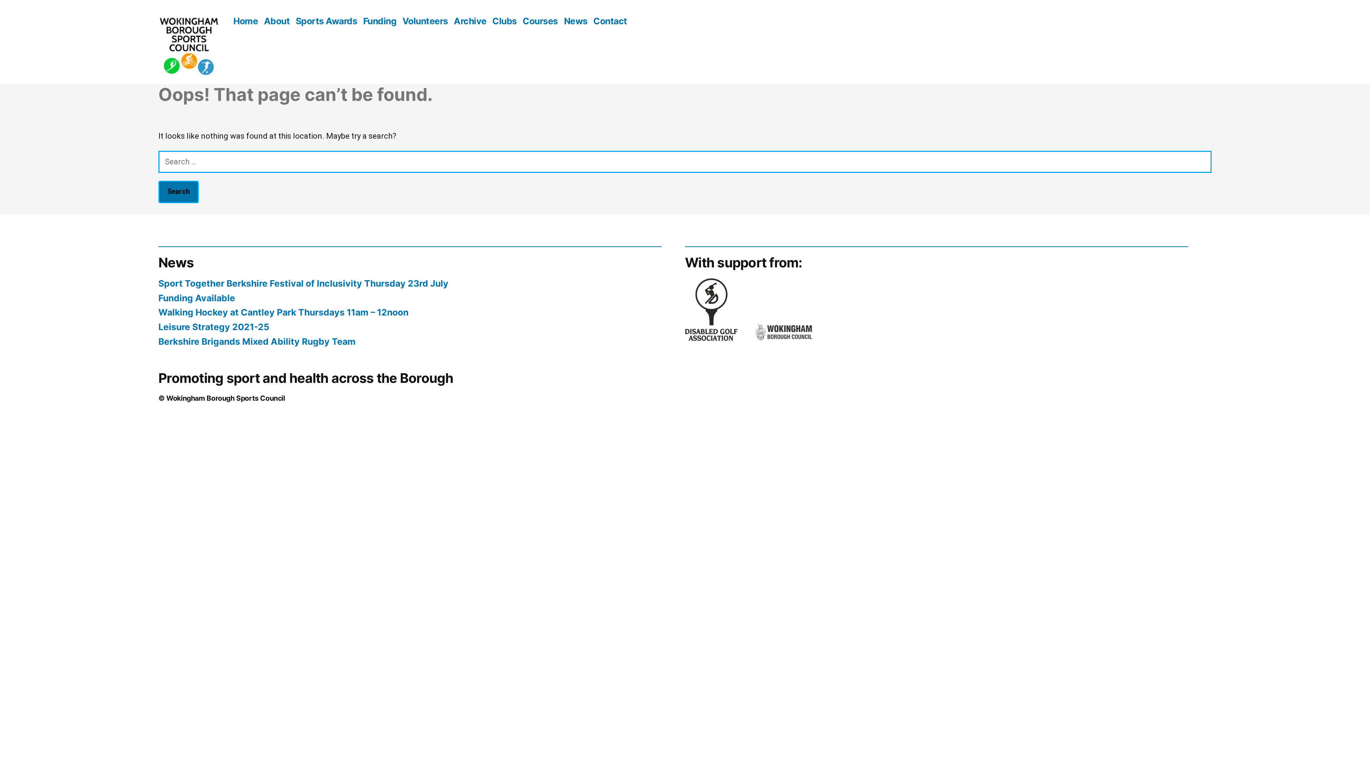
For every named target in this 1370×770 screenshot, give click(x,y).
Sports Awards (326, 21)
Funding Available (196, 298)
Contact (610, 21)
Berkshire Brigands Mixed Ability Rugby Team (257, 341)
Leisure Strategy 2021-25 (213, 327)
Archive (470, 21)
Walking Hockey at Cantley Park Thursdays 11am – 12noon (283, 312)
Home (245, 21)
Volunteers (425, 21)
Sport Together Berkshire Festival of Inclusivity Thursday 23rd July (303, 283)
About (277, 21)
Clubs (504, 21)
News (576, 21)
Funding (380, 21)
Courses (540, 21)
